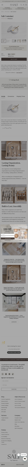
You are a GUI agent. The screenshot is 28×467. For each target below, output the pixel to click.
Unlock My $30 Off (7, 238)
